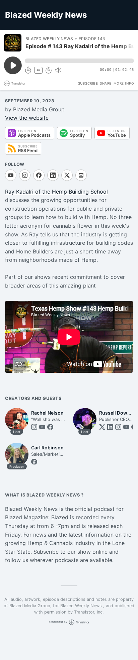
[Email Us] (81, 175)
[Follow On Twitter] (102, 427)
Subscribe (88, 83)
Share (106, 83)
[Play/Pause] (12, 42)
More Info (124, 83)
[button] (79, 61)
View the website (27, 117)
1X (38, 70)
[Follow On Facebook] (39, 175)
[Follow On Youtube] (10, 175)
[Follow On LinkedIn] (53, 175)
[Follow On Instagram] (24, 175)
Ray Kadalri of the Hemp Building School (56, 191)
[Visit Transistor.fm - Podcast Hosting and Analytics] (14, 83)
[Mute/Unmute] (58, 70)
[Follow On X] (67, 175)
